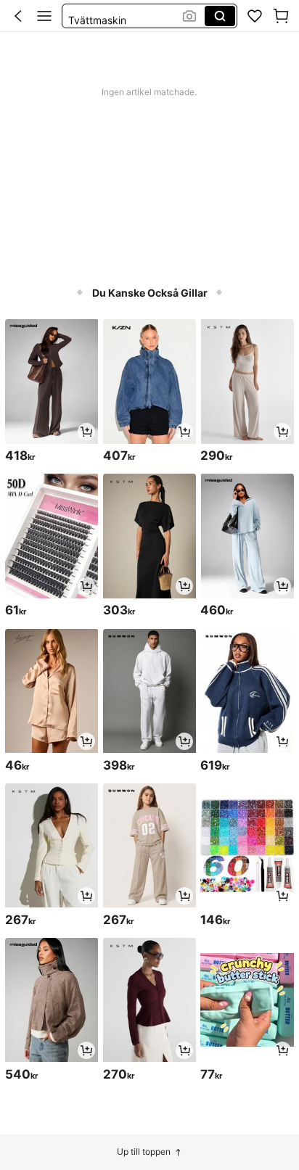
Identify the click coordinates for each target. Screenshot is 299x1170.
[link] (255, 16)
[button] (18, 16)
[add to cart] (86, 431)
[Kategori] (44, 16)
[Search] (220, 16)
